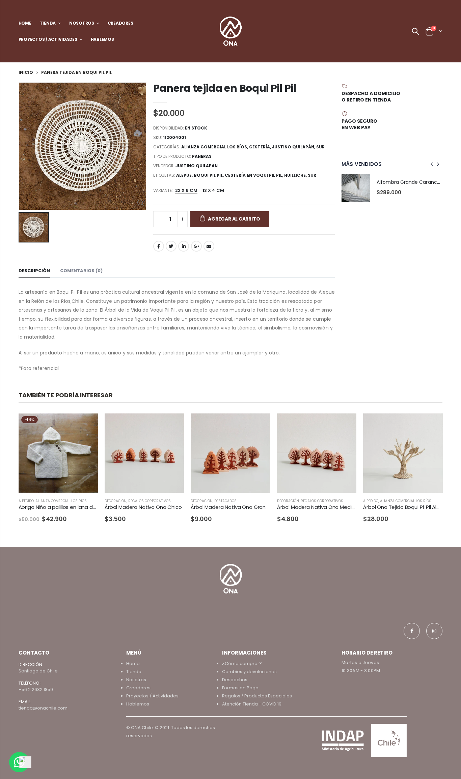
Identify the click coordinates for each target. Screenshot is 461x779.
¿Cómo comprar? (242, 663)
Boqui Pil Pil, (209, 175)
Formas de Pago (240, 688)
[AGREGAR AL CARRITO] (173, 425)
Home (133, 663)
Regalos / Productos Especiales (257, 696)
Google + (196, 246)
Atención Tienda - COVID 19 (251, 704)
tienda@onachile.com (43, 708)
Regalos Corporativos (149, 500)
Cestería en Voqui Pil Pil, (254, 175)
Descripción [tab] (34, 270)
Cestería (259, 147)
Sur (320, 147)
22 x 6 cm (186, 190)
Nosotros (136, 679)
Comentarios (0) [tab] (81, 270)
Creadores (138, 688)
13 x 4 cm (213, 190)
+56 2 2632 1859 (36, 689)
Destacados (225, 500)
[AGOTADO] (87, 425)
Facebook (158, 246)
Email (209, 246)
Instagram (434, 631)
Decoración (116, 500)
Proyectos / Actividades (152, 696)
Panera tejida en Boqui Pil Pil (224, 88)
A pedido (26, 500)
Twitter (171, 246)
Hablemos (137, 704)
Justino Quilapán (293, 147)
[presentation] (432, 164)
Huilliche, (296, 175)
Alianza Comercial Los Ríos (214, 147)
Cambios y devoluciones (249, 671)
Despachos (234, 679)
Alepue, (185, 175)
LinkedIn (183, 246)
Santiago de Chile (38, 671)
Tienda (133, 671)
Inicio (26, 72)
